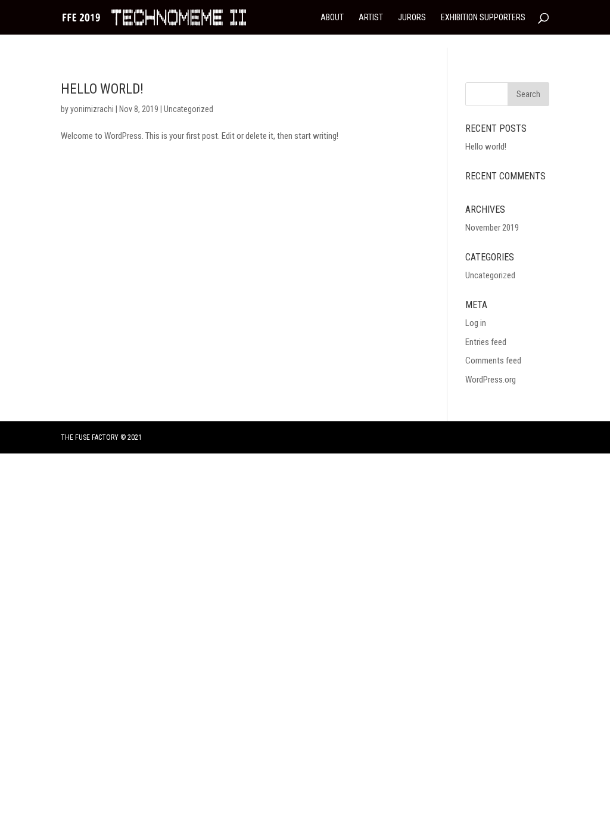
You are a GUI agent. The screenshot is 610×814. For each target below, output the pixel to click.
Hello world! (102, 89)
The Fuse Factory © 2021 (101, 437)
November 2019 (492, 227)
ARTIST (371, 17)
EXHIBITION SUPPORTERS (483, 17)
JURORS (412, 17)
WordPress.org (490, 379)
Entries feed (485, 342)
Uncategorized (188, 109)
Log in (475, 323)
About (332, 17)
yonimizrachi (92, 109)
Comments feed (493, 360)
